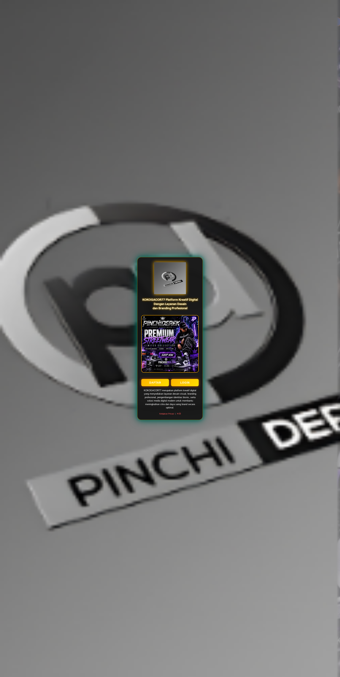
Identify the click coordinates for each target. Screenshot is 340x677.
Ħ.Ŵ (179, 414)
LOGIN (185, 382)
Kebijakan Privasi (166, 414)
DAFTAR (155, 382)
